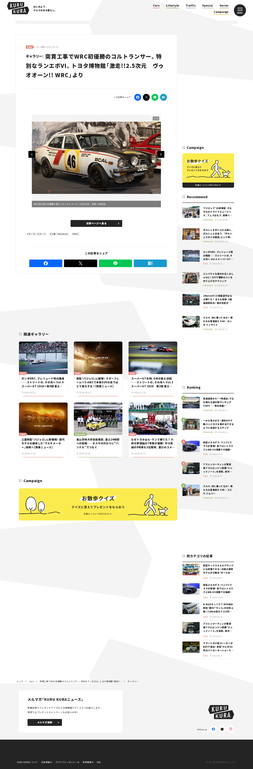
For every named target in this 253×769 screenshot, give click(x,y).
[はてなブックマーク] (163, 97)
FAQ (99, 762)
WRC (76, 233)
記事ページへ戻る (96, 223)
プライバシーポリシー (66, 762)
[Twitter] (146, 97)
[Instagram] (230, 729)
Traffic (191, 5)
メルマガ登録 (44, 722)
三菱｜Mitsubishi (59, 233)
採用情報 (87, 762)
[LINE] (154, 97)
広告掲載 (45, 762)
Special (207, 5)
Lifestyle (172, 5)
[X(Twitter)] (222, 729)
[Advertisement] (96, 298)
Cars (156, 5)
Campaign (221, 12)
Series (224, 5)
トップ (20, 681)
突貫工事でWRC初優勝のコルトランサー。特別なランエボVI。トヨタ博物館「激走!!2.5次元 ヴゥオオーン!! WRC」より (81, 681)
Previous (31, 154)
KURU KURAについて (27, 762)
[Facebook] (137, 97)
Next (160, 154)
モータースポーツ (37, 233)
